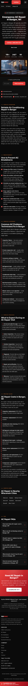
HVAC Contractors (5, 630)
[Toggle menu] (25, 2)
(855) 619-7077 (5, 661)
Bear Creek (12, 503)
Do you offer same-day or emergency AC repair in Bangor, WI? (12, 547)
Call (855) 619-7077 (13, 589)
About (2, 647)
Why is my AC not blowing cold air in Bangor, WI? (13, 532)
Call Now (16, 2)
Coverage (3, 650)
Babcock (5, 498)
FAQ (2, 652)
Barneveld (18, 500)
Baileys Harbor (18, 498)
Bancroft (5, 500)
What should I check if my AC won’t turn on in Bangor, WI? (13, 555)
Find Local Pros (19, 83)
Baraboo (11, 500)
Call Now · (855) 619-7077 (14, 42)
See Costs (14, 47)
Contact (3, 655)
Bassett (5, 503)
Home (2, 6)
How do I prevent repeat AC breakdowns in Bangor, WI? (10, 562)
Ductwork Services (6, 639)
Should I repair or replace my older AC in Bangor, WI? (12, 539)
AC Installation (5, 634)
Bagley (11, 498)
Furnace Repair (5, 637)
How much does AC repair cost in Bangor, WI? (12, 525)
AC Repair (8, 6)
